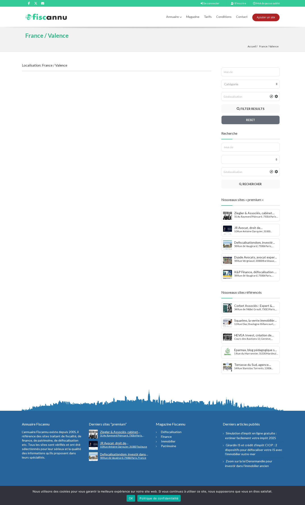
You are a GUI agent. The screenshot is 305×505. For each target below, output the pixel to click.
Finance (166, 436)
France (263, 46)
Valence (274, 46)
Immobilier (168, 441)
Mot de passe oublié (268, 3)
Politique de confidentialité (159, 498)
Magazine (192, 17)
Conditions (224, 17)
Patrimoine (168, 446)
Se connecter (211, 3)
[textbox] (250, 84)
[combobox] (250, 84)
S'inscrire (240, 3)
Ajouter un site (266, 17)
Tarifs (208, 17)
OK (131, 498)
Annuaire (172, 17)
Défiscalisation (171, 432)
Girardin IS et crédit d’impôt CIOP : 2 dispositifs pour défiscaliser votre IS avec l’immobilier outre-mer (253, 449)
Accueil (252, 46)
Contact (242, 17)
